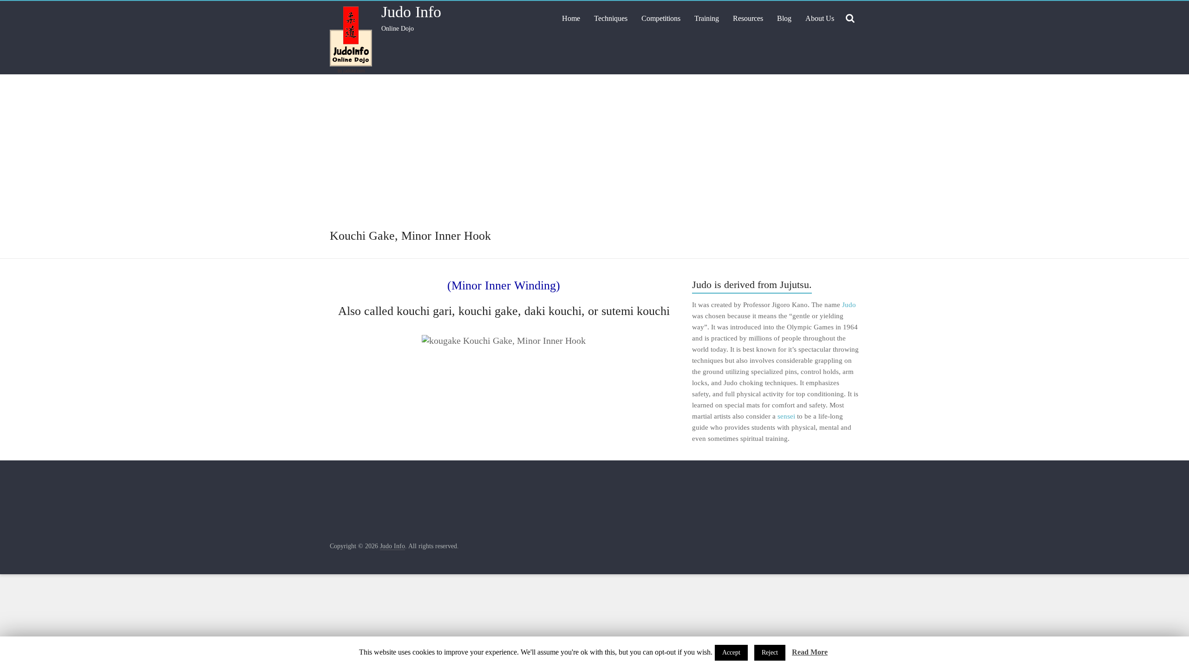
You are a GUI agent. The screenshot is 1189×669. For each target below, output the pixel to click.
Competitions (660, 18)
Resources (748, 18)
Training (706, 18)
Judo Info (411, 11)
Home (571, 18)
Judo (849, 304)
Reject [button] (770, 652)
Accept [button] (731, 652)
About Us (819, 18)
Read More (810, 652)
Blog (784, 18)
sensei (786, 416)
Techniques (610, 18)
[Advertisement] (594, 158)
